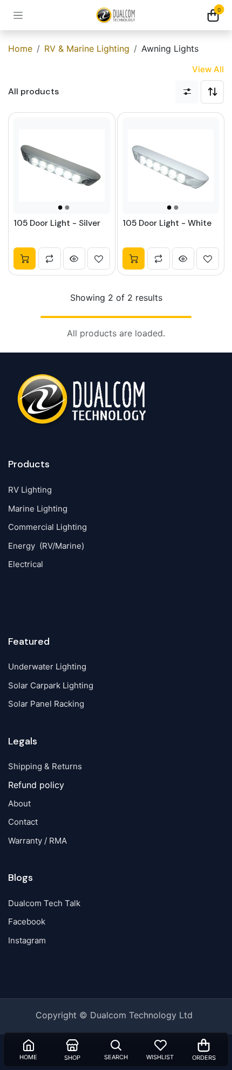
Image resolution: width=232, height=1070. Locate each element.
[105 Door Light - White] (170, 165)
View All (208, 69)
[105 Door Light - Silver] (61, 165)
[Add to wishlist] (98, 258)
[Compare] (49, 258)
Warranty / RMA (37, 841)
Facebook (26, 921)
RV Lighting (30, 490)
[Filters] (187, 91)
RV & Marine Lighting (86, 48)
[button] (212, 91)
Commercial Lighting (47, 527)
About (19, 803)
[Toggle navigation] (18, 15)
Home (20, 48)
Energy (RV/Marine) (46, 546)
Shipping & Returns (45, 766)
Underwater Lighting (47, 666)
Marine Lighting (37, 508)
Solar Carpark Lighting (50, 685)
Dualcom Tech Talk (44, 903)
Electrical (25, 564)
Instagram (27, 940)
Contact (23, 822)
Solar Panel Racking (46, 704)
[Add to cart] (24, 258)
